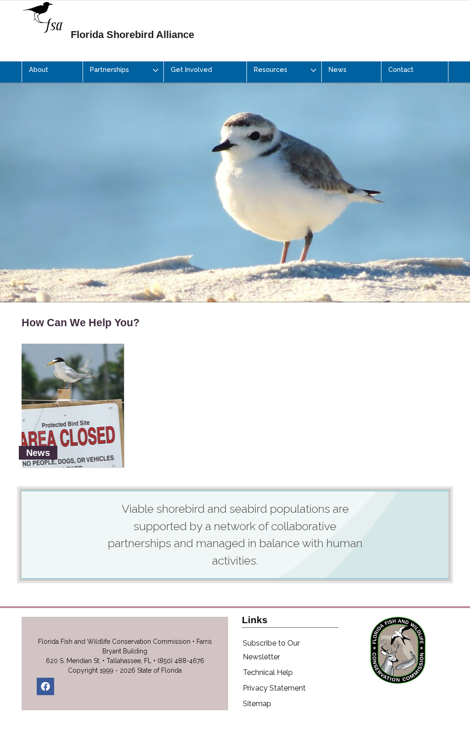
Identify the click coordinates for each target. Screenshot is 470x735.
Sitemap (257, 703)
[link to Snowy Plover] (235, 174)
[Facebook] (45, 686)
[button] (123, 71)
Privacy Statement (274, 688)
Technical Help (268, 672)
